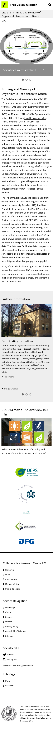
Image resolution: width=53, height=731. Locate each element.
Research (9, 569)
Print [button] (7, 680)
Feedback (9, 685)
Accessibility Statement (16, 631)
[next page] (51, 347)
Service (8, 617)
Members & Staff (12, 584)
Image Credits (11, 388)
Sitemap (9, 636)
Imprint (8, 621)
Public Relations (12, 588)
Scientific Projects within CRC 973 (24, 70)
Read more (9, 376)
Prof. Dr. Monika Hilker (35, 118)
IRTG (7, 574)
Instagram (11, 659)
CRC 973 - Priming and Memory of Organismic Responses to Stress (21, 14)
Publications (11, 579)
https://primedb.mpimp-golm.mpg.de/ (27, 261)
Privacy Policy (11, 626)
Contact (9, 612)
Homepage (10, 607)
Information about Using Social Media (18, 665)
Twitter (10, 654)
